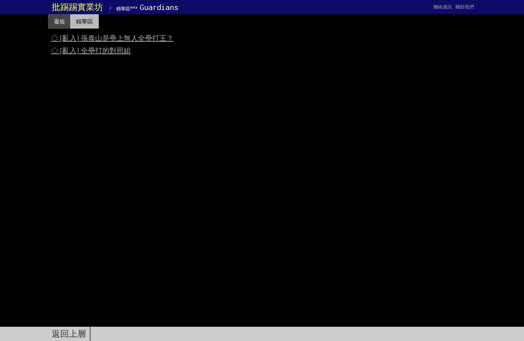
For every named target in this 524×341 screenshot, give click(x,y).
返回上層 (69, 334)
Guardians (147, 7)
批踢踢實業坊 (77, 7)
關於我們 (465, 7)
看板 (59, 22)
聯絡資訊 (442, 7)
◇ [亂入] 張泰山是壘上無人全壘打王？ (112, 38)
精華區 (84, 22)
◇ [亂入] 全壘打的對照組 (91, 51)
